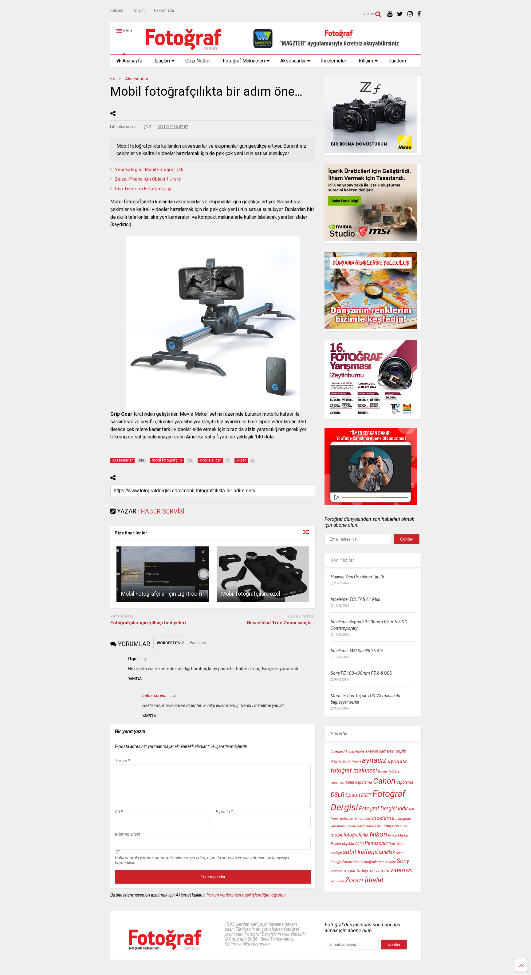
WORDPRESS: (170, 643)
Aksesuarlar (293, 61)
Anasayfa (132, 61)
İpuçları (162, 61)
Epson (352, 795)
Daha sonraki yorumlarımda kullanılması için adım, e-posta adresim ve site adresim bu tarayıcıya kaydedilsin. (202, 860)
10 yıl (144, 659)
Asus (336, 761)
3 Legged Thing (342, 751)
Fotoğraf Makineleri (244, 61)
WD (409, 870)
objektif (348, 843)
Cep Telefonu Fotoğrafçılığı (143, 188)
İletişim (138, 10)
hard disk (364, 819)
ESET (366, 795)
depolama (404, 782)
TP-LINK (349, 871)
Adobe (359, 751)
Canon (384, 780)
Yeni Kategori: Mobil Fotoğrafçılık (149, 169)
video (397, 870)
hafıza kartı (348, 819)
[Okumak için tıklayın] (162, 574)
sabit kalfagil (360, 852)
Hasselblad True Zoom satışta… (281, 622)
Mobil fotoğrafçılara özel (250, 593)
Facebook (198, 643)
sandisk (387, 852)
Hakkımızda (164, 10)
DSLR (337, 794)
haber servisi (154, 695)
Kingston (391, 826)
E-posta (224, 811)
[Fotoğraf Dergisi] (180, 49)
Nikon (378, 834)
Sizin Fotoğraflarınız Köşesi (375, 862)
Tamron (336, 871)
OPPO (359, 844)
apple (400, 751)
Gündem (397, 61)
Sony (403, 861)
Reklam (116, 10)
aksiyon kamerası (380, 751)
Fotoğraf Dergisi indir (383, 808)
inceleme (383, 818)
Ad (119, 811)
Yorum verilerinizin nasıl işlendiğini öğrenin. (247, 895)
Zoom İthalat (364, 880)
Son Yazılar (342, 560)
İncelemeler (333, 61)
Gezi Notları (197, 61)
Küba (403, 826)
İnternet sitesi (127, 834)
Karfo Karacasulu (370, 826)
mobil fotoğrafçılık (350, 835)
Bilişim (366, 61)
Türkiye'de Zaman (372, 870)
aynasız (374, 760)
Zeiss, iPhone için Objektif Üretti (148, 179)
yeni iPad (337, 881)
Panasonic (376, 843)
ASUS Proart (351, 762)
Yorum (122, 760)
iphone (351, 826)
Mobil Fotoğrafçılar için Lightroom (161, 593)
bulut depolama (359, 782)
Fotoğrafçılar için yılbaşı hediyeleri (148, 622)
